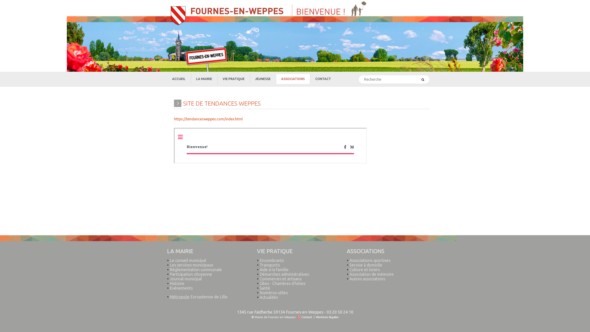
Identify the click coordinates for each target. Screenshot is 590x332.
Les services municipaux (190, 265)
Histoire (177, 283)
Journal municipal (186, 278)
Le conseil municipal (188, 260)
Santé (265, 288)
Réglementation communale (196, 269)
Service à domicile (365, 265)
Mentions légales (327, 317)
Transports (270, 265)
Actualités (269, 297)
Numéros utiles (274, 292)
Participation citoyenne (191, 274)
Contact (306, 317)
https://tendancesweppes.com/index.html (208, 119)
